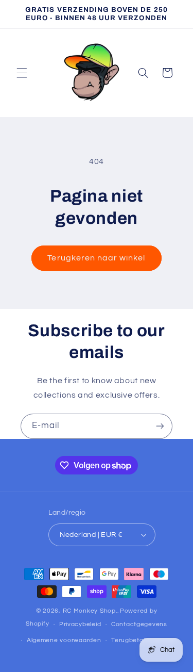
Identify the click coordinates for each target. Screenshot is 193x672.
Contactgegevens (139, 624)
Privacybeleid (80, 624)
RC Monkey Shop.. (91, 611)
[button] (21, 73)
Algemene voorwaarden (64, 640)
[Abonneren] (160, 426)
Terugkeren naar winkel (96, 258)
